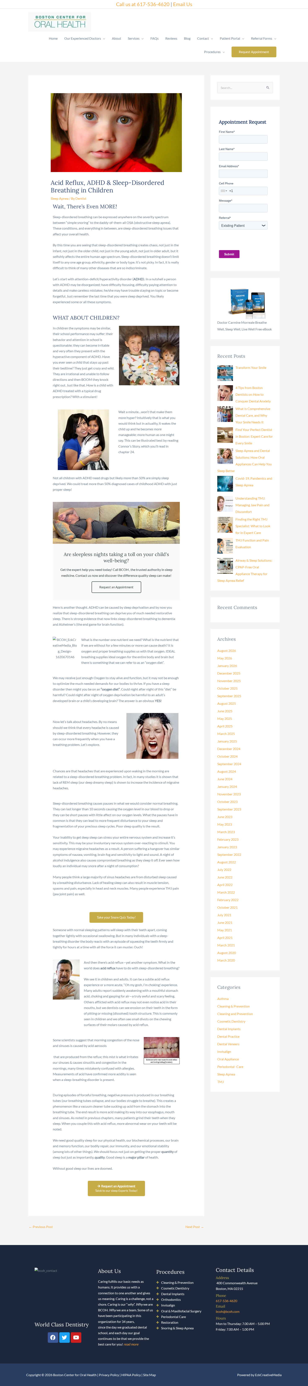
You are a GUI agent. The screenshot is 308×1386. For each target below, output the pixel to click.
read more (131, 1344)
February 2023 (227, 839)
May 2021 (224, 930)
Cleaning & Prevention (233, 1006)
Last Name (226, 149)
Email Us (182, 4)
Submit (229, 254)
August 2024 (226, 771)
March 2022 (226, 892)
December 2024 (228, 749)
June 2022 (224, 877)
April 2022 (225, 885)
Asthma (223, 999)
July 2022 (224, 870)
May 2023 (224, 824)
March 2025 (226, 734)
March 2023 (226, 832)
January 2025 (227, 741)
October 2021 (227, 907)
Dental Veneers (228, 1044)
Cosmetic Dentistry (231, 1021)
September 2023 (229, 809)
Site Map (149, 1375)
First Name (227, 131)
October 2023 (227, 802)
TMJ (220, 1082)
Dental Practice (228, 1036)
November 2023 (229, 794)
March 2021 (226, 945)
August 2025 (226, 703)
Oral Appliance (228, 1059)
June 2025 (224, 711)
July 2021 (224, 915)
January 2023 (227, 847)
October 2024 (227, 756)
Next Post (194, 1227)
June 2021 (224, 922)
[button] (254, 52)
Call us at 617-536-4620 (143, 4)
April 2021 (225, 938)
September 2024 (229, 764)
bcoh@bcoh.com (227, 1311)
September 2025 (229, 696)
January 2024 (227, 786)
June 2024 (224, 779)
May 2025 (224, 718)
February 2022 (227, 900)
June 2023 (224, 817)
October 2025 (227, 688)
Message (225, 200)
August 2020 (226, 953)
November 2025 (229, 681)
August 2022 (226, 862)
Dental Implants (229, 1029)
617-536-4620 (226, 1301)
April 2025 (225, 726)
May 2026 (224, 658)
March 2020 (226, 960)
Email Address (229, 166)
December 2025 (228, 673)
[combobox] (224, 191)
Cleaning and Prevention (235, 1014)
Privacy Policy (109, 1375)
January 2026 (227, 666)
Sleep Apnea (60, 198)
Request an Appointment (116, 587)
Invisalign (224, 1051)
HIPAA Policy (131, 1375)
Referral (225, 217)
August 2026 (226, 651)
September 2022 (229, 854)
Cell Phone (226, 183)
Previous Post (41, 1227)
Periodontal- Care (230, 1067)
